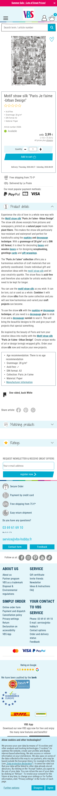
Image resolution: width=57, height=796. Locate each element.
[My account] (44, 18)
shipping (49, 140)
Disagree (38, 787)
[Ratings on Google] (28, 667)
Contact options (38, 630)
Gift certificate (37, 574)
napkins (28, 237)
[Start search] (52, 27)
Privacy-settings (11, 618)
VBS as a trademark (13, 582)
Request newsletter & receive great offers (28, 458)
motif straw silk (36, 270)
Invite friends (36, 578)
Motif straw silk (13, 218)
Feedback (42, 546)
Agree (50, 787)
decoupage (42, 237)
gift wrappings (29, 252)
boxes (41, 245)
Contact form (15, 546)
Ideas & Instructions (40, 586)
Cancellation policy (12, 615)
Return (6, 622)
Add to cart (26, 156)
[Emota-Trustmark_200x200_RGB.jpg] (10, 698)
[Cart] (52, 18)
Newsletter (35, 582)
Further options (11, 787)
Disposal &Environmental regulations (10, 590)
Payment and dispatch (14, 611)
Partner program (11, 578)
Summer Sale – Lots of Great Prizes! (29, 2)
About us (7, 574)
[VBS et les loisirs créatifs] (28, 14)
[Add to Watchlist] (52, 39)
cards (14, 252)
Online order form (12, 607)
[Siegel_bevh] (19, 684)
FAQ (32, 590)
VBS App (7, 634)
